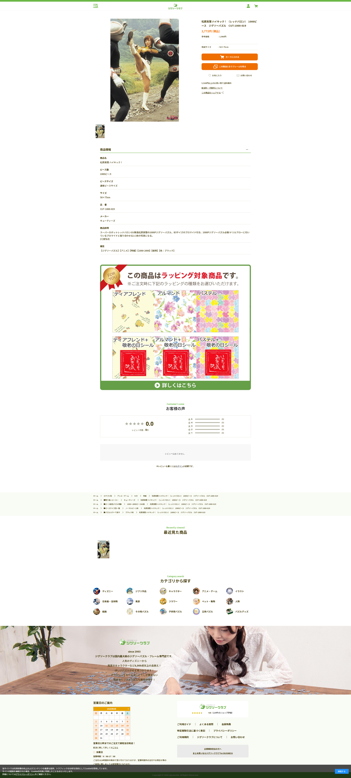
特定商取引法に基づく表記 (191, 730)
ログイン (179, 466)
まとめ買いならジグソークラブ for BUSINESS (213, 753)
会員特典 (226, 724)
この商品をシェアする (211, 92)
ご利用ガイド (184, 724)
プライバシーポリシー (225, 730)
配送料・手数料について (212, 87)
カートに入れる (232, 56)
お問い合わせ (246, 75)
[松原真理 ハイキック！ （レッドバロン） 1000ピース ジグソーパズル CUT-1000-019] (103, 549)
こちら (115, 747)
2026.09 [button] (128, 709)
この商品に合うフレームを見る (232, 66)
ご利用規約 (183, 737)
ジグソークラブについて (210, 737)
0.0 (150, 423)
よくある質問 (206, 724)
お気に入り (217, 75)
